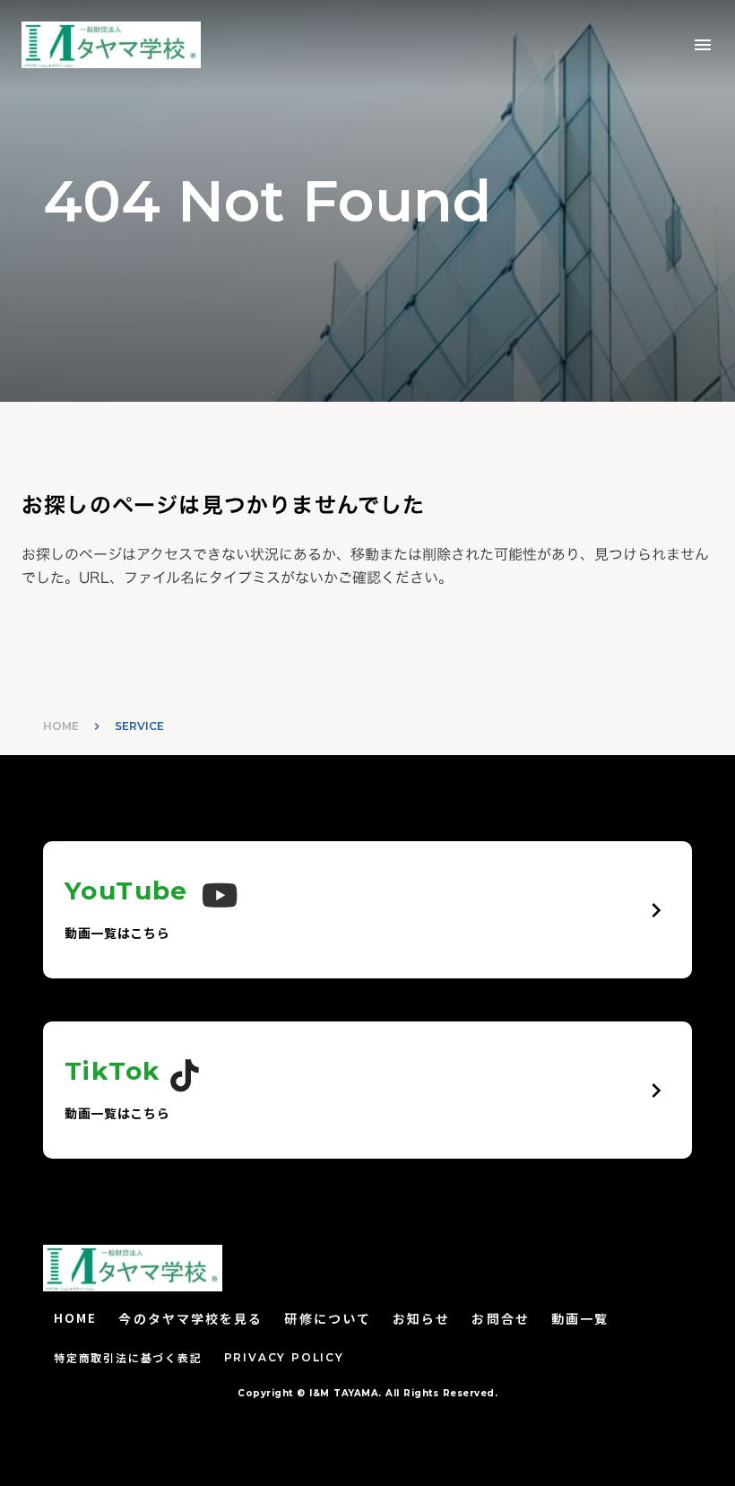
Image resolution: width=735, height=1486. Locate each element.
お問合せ (500, 1318)
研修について (327, 1318)
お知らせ (421, 1318)
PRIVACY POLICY (284, 1357)
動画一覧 (580, 1318)
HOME (61, 726)
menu (702, 45)
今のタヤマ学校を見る (190, 1318)
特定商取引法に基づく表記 (128, 1358)
